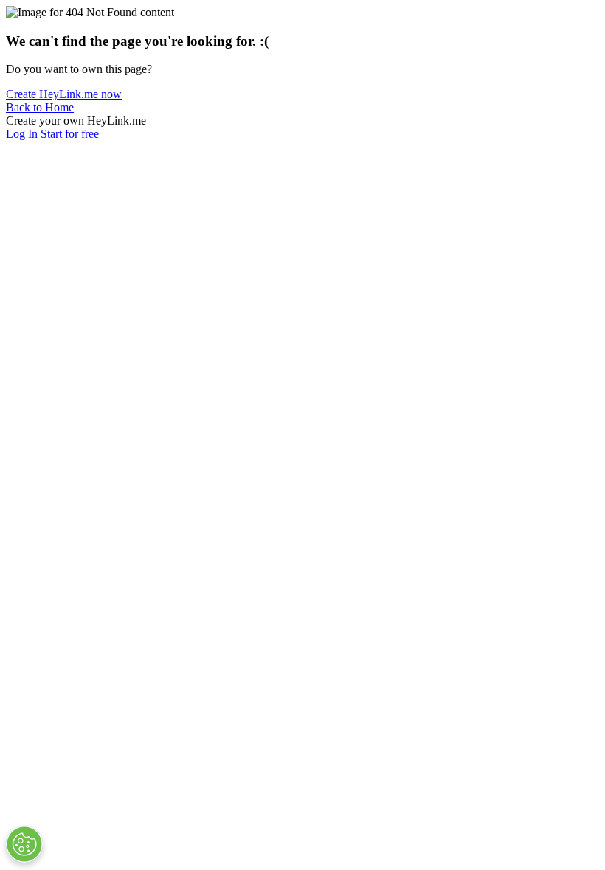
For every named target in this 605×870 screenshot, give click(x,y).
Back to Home (40, 107)
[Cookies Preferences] (24, 844)
